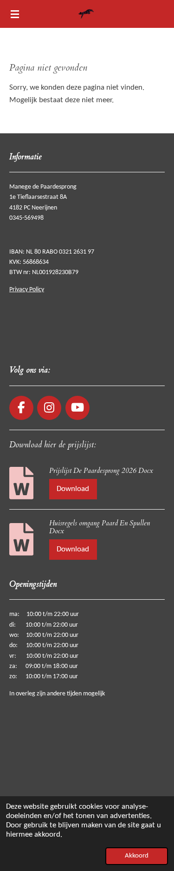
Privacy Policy (26, 289)
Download (73, 489)
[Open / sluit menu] (15, 14)
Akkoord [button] (136, 855)
